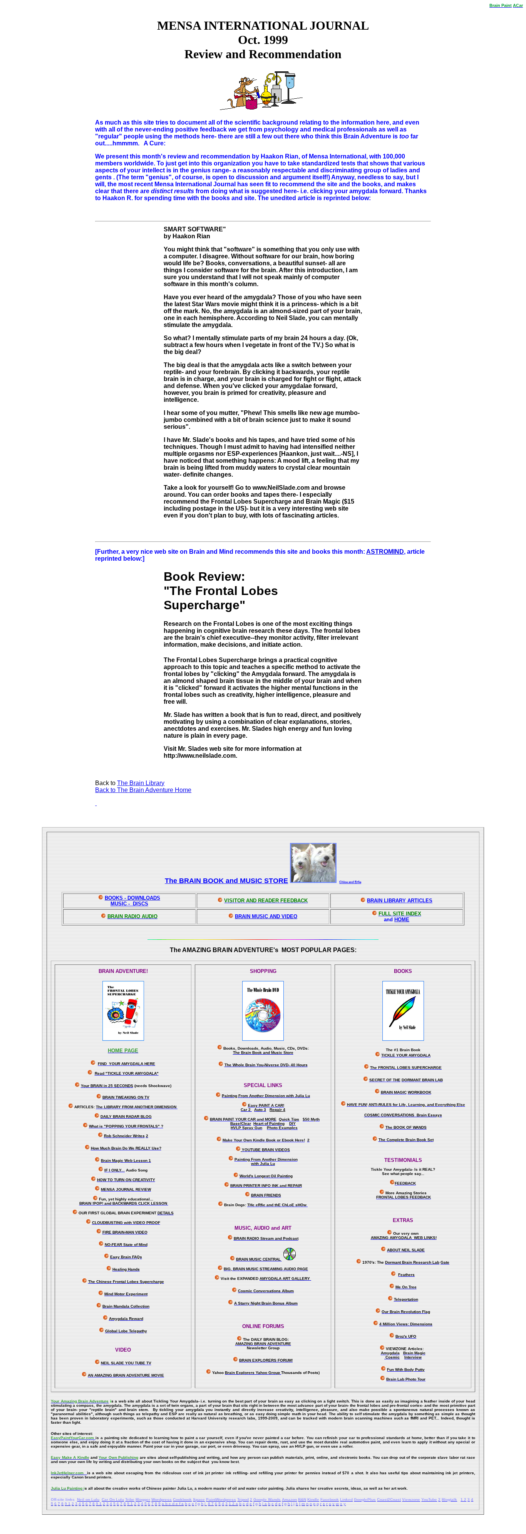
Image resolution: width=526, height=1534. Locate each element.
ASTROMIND (385, 551)
